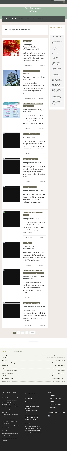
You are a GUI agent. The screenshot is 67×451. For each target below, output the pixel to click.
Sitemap (52, 401)
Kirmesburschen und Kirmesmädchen (56, 63)
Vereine (30, 273)
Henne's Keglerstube (34, 71)
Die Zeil (4, 19)
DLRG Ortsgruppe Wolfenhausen (56, 37)
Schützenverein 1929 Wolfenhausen (57, 80)
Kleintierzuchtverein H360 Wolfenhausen (57, 70)
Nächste (32, 332)
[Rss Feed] (52, 2)
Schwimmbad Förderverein (35, 103)
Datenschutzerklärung (55, 404)
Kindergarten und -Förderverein (56, 58)
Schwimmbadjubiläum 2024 (34, 307)
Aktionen (40, 19)
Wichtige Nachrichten (28, 106)
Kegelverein (26, 73)
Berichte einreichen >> (30, 404)
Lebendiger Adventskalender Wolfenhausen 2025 (31, 47)
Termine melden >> (30, 401)
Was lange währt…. (30, 137)
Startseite (52, 395)
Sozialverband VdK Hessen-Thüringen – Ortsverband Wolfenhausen (56, 91)
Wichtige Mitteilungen (55, 398)
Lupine (34, 187)
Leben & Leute (31, 19)
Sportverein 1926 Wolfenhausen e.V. (56, 97)
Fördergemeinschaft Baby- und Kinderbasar (57, 43)
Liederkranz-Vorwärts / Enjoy (56, 75)
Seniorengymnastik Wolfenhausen (56, 85)
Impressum (53, 407)
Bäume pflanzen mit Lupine (33, 191)
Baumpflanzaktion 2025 (32, 163)
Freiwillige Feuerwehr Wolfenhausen (55, 49)
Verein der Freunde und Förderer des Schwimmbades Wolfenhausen (57, 103)
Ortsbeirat (35, 159)
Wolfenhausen (19, 19)
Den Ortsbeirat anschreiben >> (33, 415)
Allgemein (29, 41)
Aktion (24, 41)
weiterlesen (42, 65)
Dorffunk (10, 19)
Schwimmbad (36, 303)
